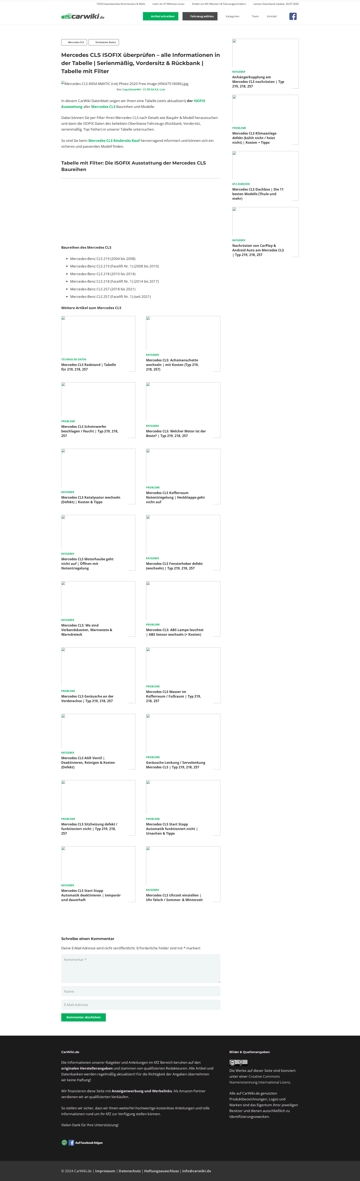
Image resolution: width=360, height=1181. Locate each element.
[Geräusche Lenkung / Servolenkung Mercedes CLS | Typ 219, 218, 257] (183, 716)
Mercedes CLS (103, 106)
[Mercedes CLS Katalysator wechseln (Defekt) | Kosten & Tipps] (98, 451)
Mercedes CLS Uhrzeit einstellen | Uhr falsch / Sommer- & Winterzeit (174, 897)
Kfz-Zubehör (241, 184)
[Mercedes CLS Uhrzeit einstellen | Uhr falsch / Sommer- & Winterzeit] (183, 849)
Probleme (68, 421)
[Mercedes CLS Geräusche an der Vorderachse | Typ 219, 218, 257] (98, 650)
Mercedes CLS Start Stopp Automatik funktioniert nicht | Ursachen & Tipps (172, 829)
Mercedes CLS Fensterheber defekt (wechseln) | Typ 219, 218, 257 (174, 566)
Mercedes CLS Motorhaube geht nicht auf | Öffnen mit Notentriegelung (87, 564)
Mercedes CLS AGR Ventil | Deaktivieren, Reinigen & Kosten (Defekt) (88, 762)
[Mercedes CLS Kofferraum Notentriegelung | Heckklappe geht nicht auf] (183, 451)
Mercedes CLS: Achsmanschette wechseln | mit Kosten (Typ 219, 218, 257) (172, 365)
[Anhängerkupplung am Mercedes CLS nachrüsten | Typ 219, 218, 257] (265, 41)
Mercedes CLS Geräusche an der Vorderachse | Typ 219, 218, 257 (87, 698)
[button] (283, 16)
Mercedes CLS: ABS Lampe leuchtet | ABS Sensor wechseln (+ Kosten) (175, 632)
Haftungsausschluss (161, 1171)
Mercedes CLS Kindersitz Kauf (114, 140)
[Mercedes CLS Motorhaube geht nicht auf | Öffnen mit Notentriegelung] (98, 517)
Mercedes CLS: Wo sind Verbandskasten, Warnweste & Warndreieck (86, 630)
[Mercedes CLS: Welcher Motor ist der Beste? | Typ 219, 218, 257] (183, 385)
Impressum (105, 1171)
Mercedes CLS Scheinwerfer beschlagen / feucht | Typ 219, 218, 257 (89, 431)
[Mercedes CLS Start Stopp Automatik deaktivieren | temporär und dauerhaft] (98, 849)
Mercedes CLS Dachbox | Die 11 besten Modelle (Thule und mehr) (258, 194)
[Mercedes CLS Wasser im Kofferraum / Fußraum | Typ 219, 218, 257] (183, 650)
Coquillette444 (131, 89)
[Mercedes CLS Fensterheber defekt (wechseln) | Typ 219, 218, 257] (183, 517)
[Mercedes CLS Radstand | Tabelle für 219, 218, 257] (98, 318)
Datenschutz (130, 1171)
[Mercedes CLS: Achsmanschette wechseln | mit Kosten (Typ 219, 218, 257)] (183, 318)
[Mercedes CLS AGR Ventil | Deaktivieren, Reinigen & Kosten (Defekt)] (98, 716)
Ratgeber (152, 355)
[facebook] (293, 16)
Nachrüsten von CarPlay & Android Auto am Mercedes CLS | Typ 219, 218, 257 (258, 250)
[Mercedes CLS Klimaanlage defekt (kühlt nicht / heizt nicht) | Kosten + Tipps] (265, 97)
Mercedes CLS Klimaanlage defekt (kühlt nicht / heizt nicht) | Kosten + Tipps (254, 138)
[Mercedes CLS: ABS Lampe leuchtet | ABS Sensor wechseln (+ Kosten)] (183, 584)
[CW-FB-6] (82, 1143)
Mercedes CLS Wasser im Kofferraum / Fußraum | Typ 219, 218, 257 (173, 696)
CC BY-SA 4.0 (150, 89)
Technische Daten (73, 359)
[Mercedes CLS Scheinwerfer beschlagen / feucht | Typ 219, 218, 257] (98, 385)
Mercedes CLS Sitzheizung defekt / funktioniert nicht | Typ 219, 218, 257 (89, 829)
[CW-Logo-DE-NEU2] (83, 16)
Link (162, 89)
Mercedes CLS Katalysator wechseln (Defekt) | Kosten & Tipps (90, 499)
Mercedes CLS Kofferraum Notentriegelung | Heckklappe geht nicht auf (175, 497)
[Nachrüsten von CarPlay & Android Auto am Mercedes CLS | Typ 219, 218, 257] (265, 209)
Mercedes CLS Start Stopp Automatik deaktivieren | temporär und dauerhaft (91, 895)
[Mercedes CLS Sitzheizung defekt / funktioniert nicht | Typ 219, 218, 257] (98, 782)
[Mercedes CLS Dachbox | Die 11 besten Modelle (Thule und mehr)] (265, 153)
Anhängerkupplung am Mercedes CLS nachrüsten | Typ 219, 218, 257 (258, 82)
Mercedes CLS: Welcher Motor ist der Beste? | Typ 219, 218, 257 (176, 433)
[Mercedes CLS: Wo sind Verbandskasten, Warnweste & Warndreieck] (98, 584)
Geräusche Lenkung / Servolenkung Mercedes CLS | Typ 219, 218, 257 (175, 764)
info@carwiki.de (196, 1171)
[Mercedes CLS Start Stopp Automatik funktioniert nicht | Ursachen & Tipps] (183, 782)
